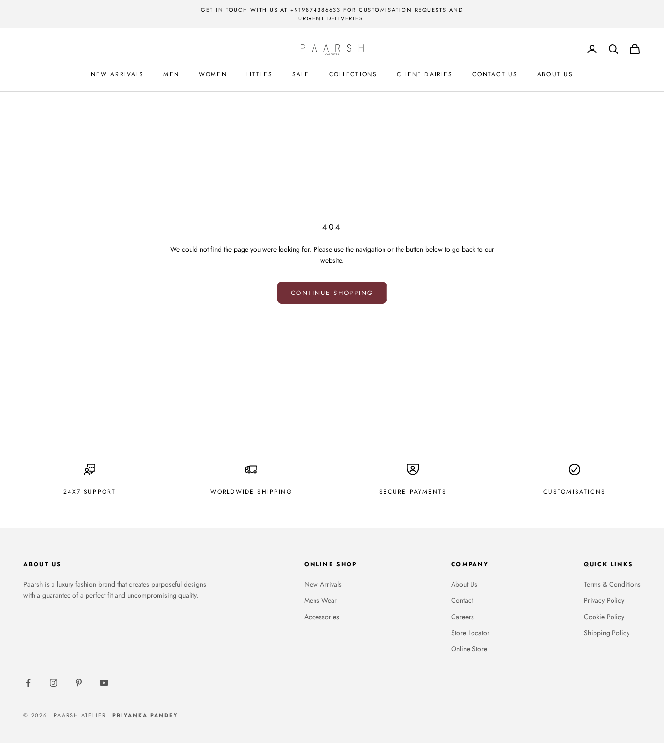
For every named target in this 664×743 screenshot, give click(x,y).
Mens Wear (320, 600)
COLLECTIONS (353, 74)
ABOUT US (555, 74)
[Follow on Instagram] (53, 683)
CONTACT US (495, 74)
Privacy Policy (604, 600)
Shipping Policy (606, 633)
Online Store (469, 649)
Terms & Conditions (612, 584)
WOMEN (213, 74)
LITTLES (259, 74)
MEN (171, 74)
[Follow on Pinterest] (79, 683)
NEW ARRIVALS (117, 74)
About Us (464, 584)
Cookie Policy (604, 617)
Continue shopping (332, 292)
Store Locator (470, 633)
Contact (462, 600)
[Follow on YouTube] (104, 683)
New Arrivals (323, 584)
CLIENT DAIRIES (425, 74)
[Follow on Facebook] (28, 683)
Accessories (321, 617)
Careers (462, 617)
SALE (301, 74)
